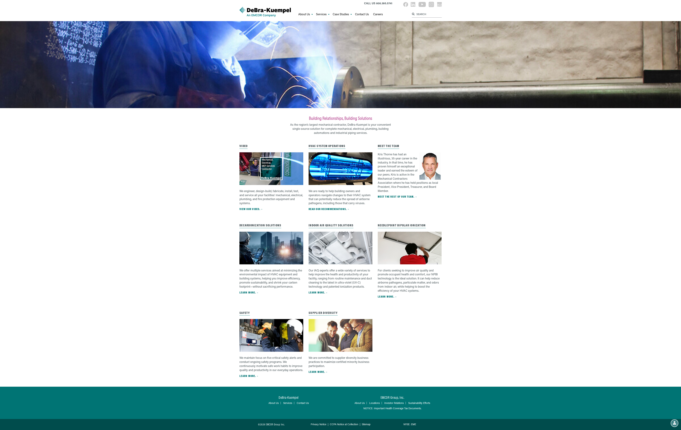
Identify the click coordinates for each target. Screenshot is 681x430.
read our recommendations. (328, 209)
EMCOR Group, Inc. (392, 397)
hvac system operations (327, 146)
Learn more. (247, 292)
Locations (374, 403)
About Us (304, 14)
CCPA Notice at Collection (344, 424)
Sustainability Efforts (419, 403)
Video (243, 146)
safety (244, 313)
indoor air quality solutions (331, 225)
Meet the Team (388, 146)
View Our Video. (249, 209)
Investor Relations (394, 403)
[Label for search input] (426, 14)
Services (321, 14)
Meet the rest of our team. (396, 196)
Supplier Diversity (323, 313)
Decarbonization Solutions (260, 225)
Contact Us (362, 14)
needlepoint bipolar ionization (402, 225)
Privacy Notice (318, 424)
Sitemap (366, 424)
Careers (378, 14)
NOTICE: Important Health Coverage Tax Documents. (392, 408)
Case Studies (341, 14)
